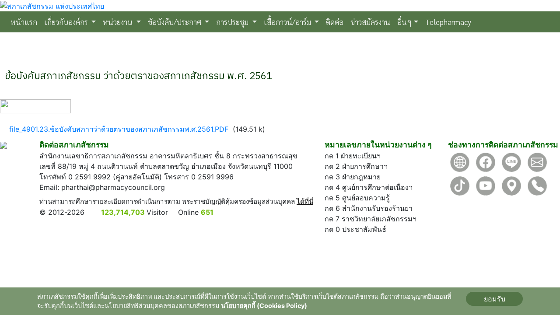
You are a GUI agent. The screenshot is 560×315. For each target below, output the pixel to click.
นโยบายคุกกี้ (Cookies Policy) (264, 305)
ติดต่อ (334, 22)
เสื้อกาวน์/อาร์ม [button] (288, 22)
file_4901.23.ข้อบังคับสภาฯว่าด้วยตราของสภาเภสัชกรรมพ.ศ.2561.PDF (118, 129)
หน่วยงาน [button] (118, 22)
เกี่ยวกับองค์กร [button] (67, 22)
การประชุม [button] (233, 22)
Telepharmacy (448, 22)
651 (207, 212)
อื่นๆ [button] (404, 22)
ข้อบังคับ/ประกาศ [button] (175, 22)
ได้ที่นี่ (305, 201)
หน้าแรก (25, 21)
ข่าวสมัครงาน (370, 22)
